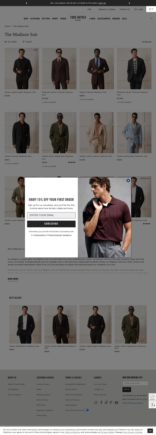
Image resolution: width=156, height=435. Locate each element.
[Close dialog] (128, 180)
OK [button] (150, 431)
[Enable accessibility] (152, 404)
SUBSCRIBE (51, 224)
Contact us (67, 235)
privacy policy (39, 235)
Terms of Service (72, 432)
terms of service (55, 235)
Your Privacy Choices (132, 432)
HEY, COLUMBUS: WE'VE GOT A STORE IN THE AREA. (78, 3)
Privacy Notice (107, 432)
